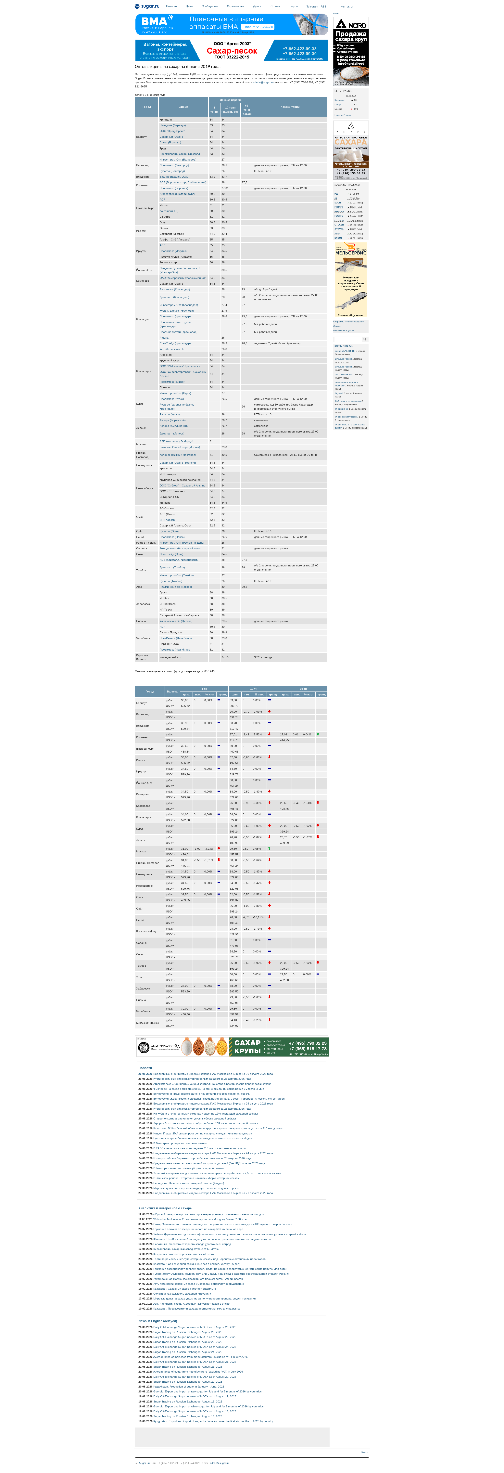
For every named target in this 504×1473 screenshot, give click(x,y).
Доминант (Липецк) (172, 433)
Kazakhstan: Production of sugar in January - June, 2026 (188, 1386)
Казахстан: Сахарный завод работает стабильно (184, 1288)
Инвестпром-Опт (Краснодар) (179, 304)
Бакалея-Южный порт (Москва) (180, 447)
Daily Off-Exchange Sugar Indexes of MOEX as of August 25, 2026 (194, 1336)
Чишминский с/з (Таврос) (176, 586)
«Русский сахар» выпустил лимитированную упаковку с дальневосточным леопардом (208, 1214)
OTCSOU (339, 220)
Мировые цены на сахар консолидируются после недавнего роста (196, 1188)
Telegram (312, 6)
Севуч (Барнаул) (170, 142)
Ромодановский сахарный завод (180, 548)
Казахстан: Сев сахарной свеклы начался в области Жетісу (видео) (196, 1263)
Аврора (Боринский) (173, 420)
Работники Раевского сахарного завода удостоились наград (192, 1244)
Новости (171, 6)
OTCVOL (339, 229)
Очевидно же (341, 409)
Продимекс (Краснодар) (175, 316)
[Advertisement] (232, 1437)
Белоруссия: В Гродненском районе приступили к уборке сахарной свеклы (201, 1093)
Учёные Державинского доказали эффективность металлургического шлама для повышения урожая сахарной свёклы (229, 1234)
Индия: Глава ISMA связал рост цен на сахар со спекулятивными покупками (202, 1133)
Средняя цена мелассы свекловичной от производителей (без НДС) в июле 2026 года (209, 1163)
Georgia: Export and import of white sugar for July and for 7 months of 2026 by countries (208, 1406)
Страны (275, 6)
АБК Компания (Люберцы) (177, 441)
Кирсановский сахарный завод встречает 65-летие (186, 1248)
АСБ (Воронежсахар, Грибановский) (183, 182)
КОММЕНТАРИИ (343, 346)
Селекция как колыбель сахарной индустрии (182, 1293)
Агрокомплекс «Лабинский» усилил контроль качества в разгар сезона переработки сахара (212, 1083)
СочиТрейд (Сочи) (171, 554)
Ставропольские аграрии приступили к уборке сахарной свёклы (194, 1118)
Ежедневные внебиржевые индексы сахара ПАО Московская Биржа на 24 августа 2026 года (213, 1153)
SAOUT (338, 238)
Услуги (257, 6)
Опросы (337, 326)
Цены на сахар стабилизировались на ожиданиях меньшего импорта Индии (202, 1138)
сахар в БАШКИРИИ (345, 351)
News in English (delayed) (157, 1321)
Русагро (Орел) (170, 531)
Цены (189, 6)
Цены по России (342, 115)
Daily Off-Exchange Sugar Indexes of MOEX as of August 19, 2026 (194, 1396)
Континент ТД (168, 211)
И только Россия (343, 359)
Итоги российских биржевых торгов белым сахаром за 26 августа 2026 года (202, 1078)
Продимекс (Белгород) (174, 165)
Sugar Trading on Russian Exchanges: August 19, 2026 (187, 1401)
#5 (335, 198)
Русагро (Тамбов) (171, 581)
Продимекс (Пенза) (172, 536)
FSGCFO (339, 211)
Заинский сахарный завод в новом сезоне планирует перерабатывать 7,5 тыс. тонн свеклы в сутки (217, 1173)
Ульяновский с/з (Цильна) (176, 621)
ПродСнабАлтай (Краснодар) (178, 331)
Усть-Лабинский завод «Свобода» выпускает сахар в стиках (191, 1303)
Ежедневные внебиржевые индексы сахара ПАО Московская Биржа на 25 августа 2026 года (213, 1103)
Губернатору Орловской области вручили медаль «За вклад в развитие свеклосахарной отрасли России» (221, 1273)
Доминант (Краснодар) (174, 297)
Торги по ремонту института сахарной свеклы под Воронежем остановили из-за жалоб (209, 1258)
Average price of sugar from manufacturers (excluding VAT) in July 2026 (198, 1371)
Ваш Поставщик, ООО (174, 176)
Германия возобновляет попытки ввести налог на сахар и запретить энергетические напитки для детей (220, 1268)
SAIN (337, 233)
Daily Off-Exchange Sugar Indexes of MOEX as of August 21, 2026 (194, 1361)
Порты (293, 6)
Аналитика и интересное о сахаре (165, 1208)
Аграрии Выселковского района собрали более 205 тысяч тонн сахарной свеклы (205, 1123)
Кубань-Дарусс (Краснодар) (177, 310)
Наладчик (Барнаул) (173, 125)
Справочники (235, 6)
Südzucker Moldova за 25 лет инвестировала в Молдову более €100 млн (200, 1219)
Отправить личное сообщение (348, 321)
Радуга (164, 337)
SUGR (337, 202)
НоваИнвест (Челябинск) (176, 638)
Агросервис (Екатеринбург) (177, 193)
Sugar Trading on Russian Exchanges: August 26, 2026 (187, 1332)
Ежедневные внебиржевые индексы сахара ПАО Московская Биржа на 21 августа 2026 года (213, 1193)
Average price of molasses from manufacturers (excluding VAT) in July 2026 (200, 1356)
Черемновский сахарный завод (180, 153)
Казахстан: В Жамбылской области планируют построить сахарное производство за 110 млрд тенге (218, 1128)
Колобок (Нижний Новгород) (178, 454)
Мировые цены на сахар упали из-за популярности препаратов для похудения (204, 1298)
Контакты (347, 6)
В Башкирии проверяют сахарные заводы (180, 1143)
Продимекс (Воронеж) (174, 188)
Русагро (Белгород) (172, 171)
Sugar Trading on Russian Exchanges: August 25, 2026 (187, 1341)
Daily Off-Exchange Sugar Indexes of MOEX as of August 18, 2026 (194, 1411)
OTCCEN (339, 225)
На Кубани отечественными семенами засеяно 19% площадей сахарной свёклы (205, 1113)
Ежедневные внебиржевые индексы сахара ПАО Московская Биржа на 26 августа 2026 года (213, 1073)
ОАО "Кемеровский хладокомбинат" (183, 277)
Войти (336, 13)
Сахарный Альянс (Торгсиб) (178, 462)
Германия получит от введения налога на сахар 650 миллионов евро (198, 1229)
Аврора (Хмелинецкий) (174, 425)
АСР (162, 199)
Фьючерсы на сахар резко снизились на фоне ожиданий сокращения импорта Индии (208, 1088)
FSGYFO (339, 207)
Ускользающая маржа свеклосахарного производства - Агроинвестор (198, 1278)
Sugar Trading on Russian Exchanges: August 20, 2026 (187, 1381)
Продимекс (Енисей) (173, 381)
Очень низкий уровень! (346, 417)
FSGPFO (339, 216)
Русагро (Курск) (170, 414)
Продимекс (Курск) (172, 398)
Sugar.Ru (144, 1463)
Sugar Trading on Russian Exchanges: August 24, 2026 (187, 1351)
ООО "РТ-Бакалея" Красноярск (180, 366)
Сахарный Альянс (171, 136)
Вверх (365, 1452)
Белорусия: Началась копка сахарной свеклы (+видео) (188, 1183)
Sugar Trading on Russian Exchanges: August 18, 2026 (187, 1416)
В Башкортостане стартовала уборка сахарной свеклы (188, 1168)
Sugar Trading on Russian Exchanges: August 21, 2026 (187, 1366)
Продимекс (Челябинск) (175, 649)
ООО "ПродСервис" (172, 131)
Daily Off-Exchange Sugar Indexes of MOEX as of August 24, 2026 (194, 1346)
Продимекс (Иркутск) (173, 250)
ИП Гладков (167, 519)
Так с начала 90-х (344, 374)
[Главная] (147, 7)
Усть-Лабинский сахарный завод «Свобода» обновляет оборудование (198, 1283)
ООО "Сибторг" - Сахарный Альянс (182, 485)
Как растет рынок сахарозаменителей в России (183, 1254)
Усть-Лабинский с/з (172, 349)
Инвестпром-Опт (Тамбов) (177, 575)
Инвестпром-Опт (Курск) (175, 393)
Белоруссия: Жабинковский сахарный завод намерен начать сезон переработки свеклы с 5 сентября (219, 1098)
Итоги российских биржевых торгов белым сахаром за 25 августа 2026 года (202, 1108)
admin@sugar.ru (263, 82)
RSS (323, 6)
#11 (336, 194)
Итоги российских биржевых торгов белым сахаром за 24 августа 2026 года (202, 1158)
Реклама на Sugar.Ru (343, 330)
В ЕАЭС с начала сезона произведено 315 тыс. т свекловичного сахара (199, 1148)
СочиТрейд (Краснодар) (175, 343)
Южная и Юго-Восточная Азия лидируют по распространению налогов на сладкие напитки (212, 1239)
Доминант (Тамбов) (172, 567)
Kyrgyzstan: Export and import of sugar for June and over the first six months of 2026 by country (213, 1421)
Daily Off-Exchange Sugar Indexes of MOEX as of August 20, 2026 (194, 1376)
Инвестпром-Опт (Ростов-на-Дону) (182, 542)
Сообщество (210, 6)
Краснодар (339, 100)
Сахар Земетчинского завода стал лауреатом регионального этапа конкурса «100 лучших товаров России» (222, 1224)
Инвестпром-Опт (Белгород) (178, 159)
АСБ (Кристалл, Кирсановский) (179, 559)
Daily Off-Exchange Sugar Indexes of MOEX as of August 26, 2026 (194, 1327)
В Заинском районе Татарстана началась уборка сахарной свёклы (196, 1178)
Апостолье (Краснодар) (175, 289)
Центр (337, 104)
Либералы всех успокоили (348, 401)
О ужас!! (339, 393)
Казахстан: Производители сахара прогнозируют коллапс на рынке (196, 1308)
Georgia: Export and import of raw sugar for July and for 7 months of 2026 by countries (207, 1391)
